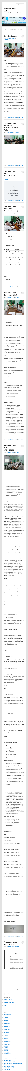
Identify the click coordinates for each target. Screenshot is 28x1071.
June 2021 (6, 1049)
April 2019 (6, 1050)
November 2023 (7, 1043)
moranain (6, 39)
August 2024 (6, 1032)
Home (5, 25)
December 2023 (7, 1041)
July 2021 (6, 1047)
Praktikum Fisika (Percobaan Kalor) (10, 294)
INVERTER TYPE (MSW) (9, 1002)
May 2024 (6, 1037)
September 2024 (7, 1031)
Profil (10, 25)
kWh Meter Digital (8, 999)
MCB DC (5, 1005)
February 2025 (7, 1023)
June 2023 (6, 1046)
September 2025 (7, 1014)
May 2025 (6, 1019)
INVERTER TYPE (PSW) (9, 1001)
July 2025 (6, 1016)
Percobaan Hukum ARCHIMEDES (10, 943)
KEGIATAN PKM (7, 1060)
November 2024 (7, 1028)
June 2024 (6, 1035)
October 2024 (7, 1029)
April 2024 (6, 1038)
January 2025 (7, 1025)
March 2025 (6, 1022)
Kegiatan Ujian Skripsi (9, 1068)
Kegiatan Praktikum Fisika (9, 1062)
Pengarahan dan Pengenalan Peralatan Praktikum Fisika (11, 126)
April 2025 (6, 1020)
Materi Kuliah (15, 25)
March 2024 (6, 1040)
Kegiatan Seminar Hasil (9, 1066)
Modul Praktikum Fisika (12, 117)
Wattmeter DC (7, 1004)
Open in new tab (14, 195)
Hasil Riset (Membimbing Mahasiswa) (12, 1059)
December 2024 (7, 1026)
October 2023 (7, 1044)
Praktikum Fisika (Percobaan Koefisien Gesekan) (11, 208)
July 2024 (6, 1034)
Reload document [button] (13, 193)
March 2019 (6, 1052)
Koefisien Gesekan (10, 36)
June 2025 (6, 1017)
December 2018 (7, 1053)
